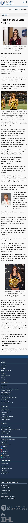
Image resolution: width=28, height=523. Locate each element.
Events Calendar (4, 441)
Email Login (3, 366)
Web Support (4, 473)
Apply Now (3, 387)
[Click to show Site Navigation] (26, 2)
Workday (3, 379)
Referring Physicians (5, 419)
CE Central (3, 365)
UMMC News (4, 442)
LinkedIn (4, 453)
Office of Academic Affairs (6, 390)
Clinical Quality (4, 412)
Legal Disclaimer (4, 466)
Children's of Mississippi (6, 411)
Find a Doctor (4, 414)
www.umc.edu (4, 493)
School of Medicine (5, 399)
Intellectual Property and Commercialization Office (11, 429)
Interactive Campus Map (6, 370)
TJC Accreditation (5, 472)
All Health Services (5, 409)
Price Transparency (5, 418)
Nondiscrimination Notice (6, 468)
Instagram (4, 451)
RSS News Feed (5, 455)
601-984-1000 (12, 496)
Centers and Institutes (5, 426)
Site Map (3, 377)
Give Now (3, 368)
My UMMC (3, 373)
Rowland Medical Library (6, 392)
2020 (21, 9)
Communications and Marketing (8, 439)
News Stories (8, 4)
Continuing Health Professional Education (10, 388)
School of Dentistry (5, 394)
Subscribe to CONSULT (6, 444)
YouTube (4, 449)
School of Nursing (5, 401)
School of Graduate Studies (7, 395)
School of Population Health (7, 402)
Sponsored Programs (5, 433)
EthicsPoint (3, 465)
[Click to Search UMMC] (23, 2)
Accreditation (4, 385)
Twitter (4, 448)
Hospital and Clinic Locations (7, 416)
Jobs (2, 372)
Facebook (4, 446)
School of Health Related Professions (9, 397)
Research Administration (6, 431)
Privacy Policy (4, 470)
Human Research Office (6, 427)
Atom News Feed (6, 457)
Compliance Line (4, 463)
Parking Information (5, 375)
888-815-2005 (13, 498)
